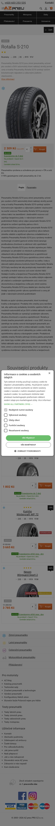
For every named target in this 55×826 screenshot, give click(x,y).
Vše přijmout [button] (28, 438)
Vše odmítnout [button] (28, 445)
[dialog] (27, 413)
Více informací (44, 400)
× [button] (49, 373)
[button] (27, 404)
